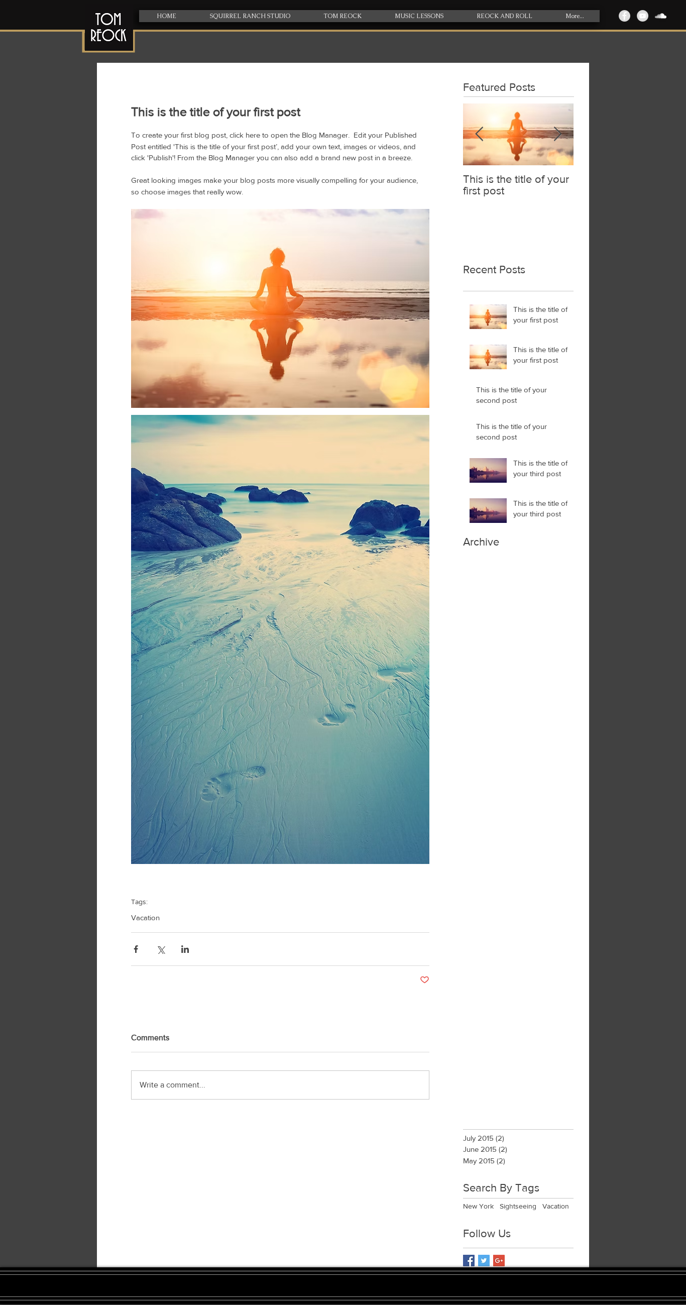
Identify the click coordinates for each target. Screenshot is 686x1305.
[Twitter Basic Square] (484, 1260)
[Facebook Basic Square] (469, 1260)
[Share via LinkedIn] (185, 949)
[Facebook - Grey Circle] (624, 16)
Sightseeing (518, 1206)
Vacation (145, 917)
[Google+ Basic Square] (499, 1260)
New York (478, 1206)
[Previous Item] (479, 134)
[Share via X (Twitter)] (160, 949)
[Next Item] (557, 134)
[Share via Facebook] (136, 949)
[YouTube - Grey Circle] (642, 16)
